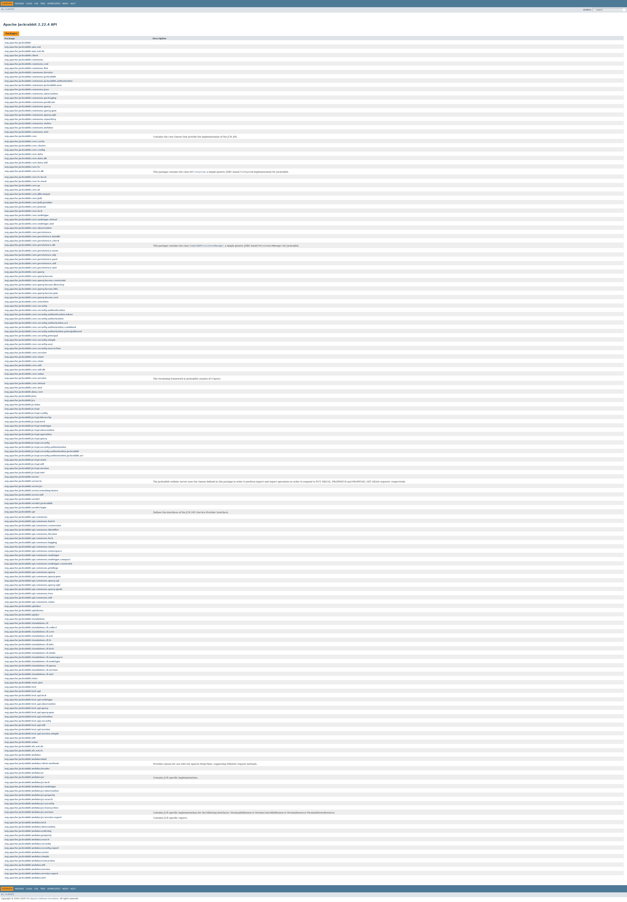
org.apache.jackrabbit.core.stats (24, 361)
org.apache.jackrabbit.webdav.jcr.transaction (31, 808)
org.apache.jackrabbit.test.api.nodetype (29, 699)
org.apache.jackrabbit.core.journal (25, 207)
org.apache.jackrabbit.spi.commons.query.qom (33, 576)
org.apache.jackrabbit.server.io (23, 481)
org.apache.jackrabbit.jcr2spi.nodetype (28, 426)
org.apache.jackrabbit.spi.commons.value (30, 602)
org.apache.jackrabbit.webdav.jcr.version (29, 812)
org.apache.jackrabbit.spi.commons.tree (29, 593)
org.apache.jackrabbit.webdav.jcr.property (30, 795)
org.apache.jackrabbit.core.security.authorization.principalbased (43, 331)
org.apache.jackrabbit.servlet (22, 499)
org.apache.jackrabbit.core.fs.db (24, 171)
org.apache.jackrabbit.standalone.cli (26, 623)
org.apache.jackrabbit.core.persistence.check (32, 241)
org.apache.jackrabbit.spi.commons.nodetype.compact (37, 559)
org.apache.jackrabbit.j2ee (21, 396)
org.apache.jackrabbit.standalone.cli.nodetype (32, 661)
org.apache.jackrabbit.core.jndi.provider (28, 202)
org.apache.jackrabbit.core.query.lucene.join (31, 293)
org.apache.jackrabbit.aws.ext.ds (24, 51)
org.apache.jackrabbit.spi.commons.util (28, 597)
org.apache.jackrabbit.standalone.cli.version (31, 670)
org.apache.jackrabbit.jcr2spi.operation (28, 434)
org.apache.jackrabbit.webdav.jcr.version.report (33, 817)
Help (72, 3)
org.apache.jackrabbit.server (22, 477)
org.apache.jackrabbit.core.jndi (23, 198)
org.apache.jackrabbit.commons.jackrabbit (30, 76)
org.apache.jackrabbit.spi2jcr (22, 614)
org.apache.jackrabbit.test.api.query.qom (29, 712)
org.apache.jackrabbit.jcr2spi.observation (29, 430)
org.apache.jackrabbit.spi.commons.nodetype (32, 555)
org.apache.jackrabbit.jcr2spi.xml (24, 472)
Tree (42, 3)
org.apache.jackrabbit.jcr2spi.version (27, 468)
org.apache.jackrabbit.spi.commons (26, 517)
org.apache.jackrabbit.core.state (24, 357)
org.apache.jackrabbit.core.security (26, 306)
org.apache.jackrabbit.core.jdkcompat (27, 194)
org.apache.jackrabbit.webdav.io (24, 773)
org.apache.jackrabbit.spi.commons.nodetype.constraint (38, 564)
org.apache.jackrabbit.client (21, 55)
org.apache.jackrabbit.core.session (26, 352)
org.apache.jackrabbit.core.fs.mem (26, 181)
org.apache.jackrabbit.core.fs (22, 167)
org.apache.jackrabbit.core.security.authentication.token (39, 314)
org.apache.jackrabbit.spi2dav (23, 606)
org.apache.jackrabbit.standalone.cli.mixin (30, 653)
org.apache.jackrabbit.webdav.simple (27, 856)
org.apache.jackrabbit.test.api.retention (28, 716)
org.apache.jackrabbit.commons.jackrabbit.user (33, 85)
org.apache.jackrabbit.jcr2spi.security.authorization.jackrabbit (42, 451)
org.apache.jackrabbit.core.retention (26, 301)
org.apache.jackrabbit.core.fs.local (25, 177)
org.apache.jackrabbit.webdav (23, 755)
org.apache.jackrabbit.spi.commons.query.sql (32, 580)
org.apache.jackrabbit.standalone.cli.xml (29, 674)
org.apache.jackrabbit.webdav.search (27, 839)
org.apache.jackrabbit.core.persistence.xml (30, 267)
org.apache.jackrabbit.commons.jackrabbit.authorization (38, 81)
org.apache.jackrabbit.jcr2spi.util (24, 464)
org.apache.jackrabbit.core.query (24, 272)
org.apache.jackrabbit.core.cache (25, 141)
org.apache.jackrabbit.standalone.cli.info (29, 644)
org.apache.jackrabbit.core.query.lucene (29, 276)
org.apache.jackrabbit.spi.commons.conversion (33, 525)
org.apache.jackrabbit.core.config (25, 150)
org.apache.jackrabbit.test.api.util (25, 725)
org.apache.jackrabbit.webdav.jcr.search (29, 799)
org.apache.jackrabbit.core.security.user (29, 344)
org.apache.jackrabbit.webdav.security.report (32, 848)
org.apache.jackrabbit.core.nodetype (27, 215)
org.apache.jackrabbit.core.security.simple (30, 340)
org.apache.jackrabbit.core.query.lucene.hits (31, 289)
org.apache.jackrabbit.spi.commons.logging (31, 542)
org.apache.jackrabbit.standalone (25, 619)
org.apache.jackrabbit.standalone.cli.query (30, 665)
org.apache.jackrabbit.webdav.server (27, 852)
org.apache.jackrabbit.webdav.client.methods (32, 763)
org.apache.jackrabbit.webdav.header (27, 768)
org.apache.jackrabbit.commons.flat (26, 68)
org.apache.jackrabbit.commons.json (27, 89)
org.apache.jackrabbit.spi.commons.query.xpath (33, 589)
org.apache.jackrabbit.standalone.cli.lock (29, 648)
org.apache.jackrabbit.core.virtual (25, 383)
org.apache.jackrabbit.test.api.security (28, 721)
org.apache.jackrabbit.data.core (24, 392)
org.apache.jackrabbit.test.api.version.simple (32, 733)
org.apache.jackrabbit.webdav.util (25, 865)
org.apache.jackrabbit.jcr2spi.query (26, 438)
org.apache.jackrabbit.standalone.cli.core (29, 631)
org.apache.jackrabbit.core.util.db (25, 369)
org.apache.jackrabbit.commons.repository (30, 119)
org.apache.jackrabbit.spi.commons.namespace (33, 551)
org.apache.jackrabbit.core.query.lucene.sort (31, 297)
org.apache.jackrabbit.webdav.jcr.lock (27, 782)
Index (65, 3)
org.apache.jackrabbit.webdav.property (28, 835)
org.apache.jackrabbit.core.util (23, 365)
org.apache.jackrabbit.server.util (24, 495)
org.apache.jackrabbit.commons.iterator (29, 72)
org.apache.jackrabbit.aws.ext (23, 47)
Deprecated (53, 3)
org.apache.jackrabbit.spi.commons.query (30, 572)
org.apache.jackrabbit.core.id (22, 190)
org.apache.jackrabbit (18, 42)
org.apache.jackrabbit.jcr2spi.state (25, 460)
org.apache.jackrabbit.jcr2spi (22, 409)
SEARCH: (587, 10)
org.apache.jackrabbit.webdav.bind (25, 759)
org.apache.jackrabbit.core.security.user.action (33, 348)
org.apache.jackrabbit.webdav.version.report (31, 873)
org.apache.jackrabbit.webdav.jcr (24, 777)
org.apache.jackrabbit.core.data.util (26, 162)
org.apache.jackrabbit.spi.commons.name (30, 547)
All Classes (7, 9)
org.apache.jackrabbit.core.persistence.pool (31, 259)
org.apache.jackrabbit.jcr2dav (22, 404)
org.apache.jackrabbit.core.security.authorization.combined (40, 327)
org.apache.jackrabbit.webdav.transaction (30, 861)
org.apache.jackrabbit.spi (20, 512)
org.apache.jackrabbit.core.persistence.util (30, 263)
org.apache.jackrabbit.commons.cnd (26, 64)
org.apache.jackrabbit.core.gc (22, 185)
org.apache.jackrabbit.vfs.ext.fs (24, 750)
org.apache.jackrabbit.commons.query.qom (30, 110)
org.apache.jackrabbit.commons (24, 59)
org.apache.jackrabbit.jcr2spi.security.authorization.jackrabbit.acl (44, 455)
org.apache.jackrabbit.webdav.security (28, 844)
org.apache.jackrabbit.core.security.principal (31, 335)
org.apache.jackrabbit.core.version (25, 378)
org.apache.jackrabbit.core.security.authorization (34, 318)
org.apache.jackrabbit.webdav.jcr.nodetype (30, 786)
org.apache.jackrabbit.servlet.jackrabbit (28, 503)
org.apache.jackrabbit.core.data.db (26, 158)
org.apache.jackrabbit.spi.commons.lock (29, 538)
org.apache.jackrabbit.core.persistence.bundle (32, 236)
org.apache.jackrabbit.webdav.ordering (28, 831)
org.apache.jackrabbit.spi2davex (24, 610)
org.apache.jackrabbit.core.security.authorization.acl (36, 323)
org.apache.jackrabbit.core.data (24, 154)
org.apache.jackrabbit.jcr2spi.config (26, 413)
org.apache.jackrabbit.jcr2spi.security (27, 443)
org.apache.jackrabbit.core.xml (23, 387)
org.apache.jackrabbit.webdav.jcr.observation (32, 791)
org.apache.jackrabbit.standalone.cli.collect (31, 627)
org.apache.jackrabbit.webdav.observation (30, 827)
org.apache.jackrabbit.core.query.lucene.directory (34, 284)
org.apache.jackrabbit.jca (20, 400)
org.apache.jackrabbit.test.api (23, 691)
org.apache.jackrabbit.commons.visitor (28, 123)
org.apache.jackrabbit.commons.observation (31, 93)
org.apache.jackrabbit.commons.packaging (30, 98)
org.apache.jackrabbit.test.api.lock (25, 695)
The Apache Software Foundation (42, 898)
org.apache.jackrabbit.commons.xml (26, 132)
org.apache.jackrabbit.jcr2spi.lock (25, 421)
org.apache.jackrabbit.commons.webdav (29, 127)
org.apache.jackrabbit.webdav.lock (25, 822)
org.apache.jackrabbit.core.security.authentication (35, 310)
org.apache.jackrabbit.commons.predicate (30, 102)
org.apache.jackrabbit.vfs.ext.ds (24, 746)
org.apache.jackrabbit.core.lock (23, 211)
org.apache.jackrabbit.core (21, 136)
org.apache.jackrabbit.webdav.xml (25, 878)
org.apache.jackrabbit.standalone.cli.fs (28, 640)
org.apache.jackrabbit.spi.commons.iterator (31, 534)
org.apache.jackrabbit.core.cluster (25, 145)
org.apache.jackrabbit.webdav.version (27, 869)
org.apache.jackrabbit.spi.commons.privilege (31, 568)
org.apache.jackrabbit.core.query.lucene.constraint (35, 280)
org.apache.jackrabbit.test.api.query (26, 708)
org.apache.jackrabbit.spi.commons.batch (30, 521)
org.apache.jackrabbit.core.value (24, 374)
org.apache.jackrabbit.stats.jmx (24, 682)
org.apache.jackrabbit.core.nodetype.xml (29, 224)
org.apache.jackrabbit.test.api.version (27, 729)
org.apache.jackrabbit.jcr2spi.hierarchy (28, 417)
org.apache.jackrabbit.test (20, 687)
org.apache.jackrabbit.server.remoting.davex (31, 490)
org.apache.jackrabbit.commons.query (28, 106)
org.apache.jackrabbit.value (21, 742)
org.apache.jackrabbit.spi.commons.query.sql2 (32, 585)
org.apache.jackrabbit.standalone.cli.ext (29, 636)
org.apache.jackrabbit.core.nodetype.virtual (31, 219)
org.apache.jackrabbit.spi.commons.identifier (32, 530)
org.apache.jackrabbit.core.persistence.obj (30, 255)
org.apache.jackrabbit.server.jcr (23, 486)
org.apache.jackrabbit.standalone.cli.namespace (34, 657)
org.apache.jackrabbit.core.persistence (28, 232)
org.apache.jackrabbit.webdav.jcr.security (29, 803)
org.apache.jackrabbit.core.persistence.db (30, 245)
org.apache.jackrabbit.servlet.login (25, 507)
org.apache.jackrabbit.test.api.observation (30, 704)
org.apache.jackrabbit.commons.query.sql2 (30, 115)
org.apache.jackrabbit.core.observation (28, 228)
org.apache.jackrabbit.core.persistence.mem (31, 250)
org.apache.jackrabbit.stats (21, 678)
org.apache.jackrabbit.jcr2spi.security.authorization (35, 447)
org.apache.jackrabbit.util (20, 738)
